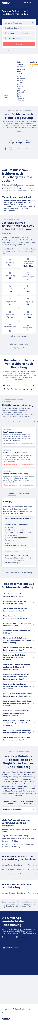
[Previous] (5, 141)
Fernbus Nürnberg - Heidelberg (13, 893)
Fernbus (12, 902)
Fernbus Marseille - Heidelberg (13, 874)
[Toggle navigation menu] (35, 3)
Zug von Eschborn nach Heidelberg (15, 835)
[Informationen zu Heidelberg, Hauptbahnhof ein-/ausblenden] (33, 809)
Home (4, 902)
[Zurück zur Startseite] (6, 3)
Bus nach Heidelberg (11, 904)
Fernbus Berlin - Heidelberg (12, 865)
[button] (11, 33)
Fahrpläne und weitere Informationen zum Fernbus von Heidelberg (18, 845)
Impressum (6, 1009)
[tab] (8, 422)
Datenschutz (6, 1013)
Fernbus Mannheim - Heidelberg (13, 869)
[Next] (33, 141)
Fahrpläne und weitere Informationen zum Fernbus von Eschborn (18, 840)
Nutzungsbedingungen (21, 1009)
